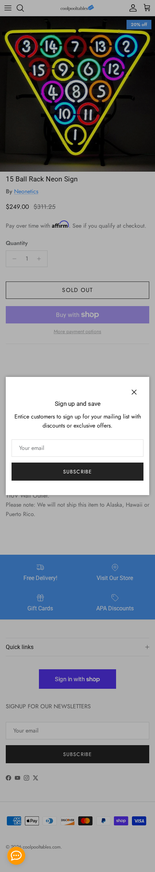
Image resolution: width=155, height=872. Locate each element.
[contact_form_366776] (16, 856)
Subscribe (77, 471)
